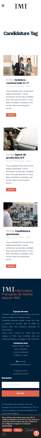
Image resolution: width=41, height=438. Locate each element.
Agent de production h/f (16, 156)
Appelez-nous (21, 371)
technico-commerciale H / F (17, 81)
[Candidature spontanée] (20, 214)
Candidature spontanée (18, 232)
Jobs (22, 86)
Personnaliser (30, 430)
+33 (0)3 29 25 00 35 (21, 374)
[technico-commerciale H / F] (20, 65)
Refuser (17, 430)
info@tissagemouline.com (20, 364)
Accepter (7, 430)
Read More (11, 115)
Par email (21, 361)
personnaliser (7, 426)
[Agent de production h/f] (20, 139)
